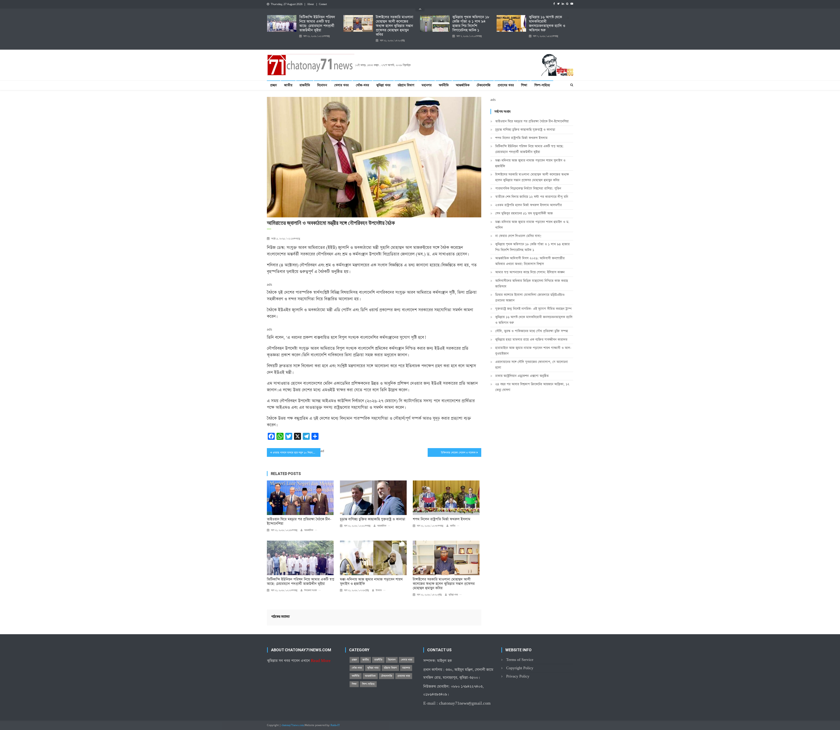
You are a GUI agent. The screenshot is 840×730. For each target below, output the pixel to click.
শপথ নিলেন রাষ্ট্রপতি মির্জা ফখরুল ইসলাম (441, 519)
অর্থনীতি (444, 85)
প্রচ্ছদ (273, 85)
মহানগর (427, 85)
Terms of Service (519, 659)
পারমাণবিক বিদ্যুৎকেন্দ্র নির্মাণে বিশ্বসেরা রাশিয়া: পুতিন (528, 188)
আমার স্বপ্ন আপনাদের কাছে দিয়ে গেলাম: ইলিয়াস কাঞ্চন (530, 272)
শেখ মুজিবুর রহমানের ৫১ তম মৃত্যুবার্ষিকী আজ (524, 213)
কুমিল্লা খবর (383, 85)
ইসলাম (379, 590)
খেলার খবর (341, 85)
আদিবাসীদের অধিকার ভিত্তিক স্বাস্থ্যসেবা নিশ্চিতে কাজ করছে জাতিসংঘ (531, 283)
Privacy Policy (517, 676)
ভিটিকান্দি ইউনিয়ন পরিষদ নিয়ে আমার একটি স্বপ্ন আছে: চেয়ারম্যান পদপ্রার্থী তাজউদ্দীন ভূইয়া (317, 24)
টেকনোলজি (483, 85)
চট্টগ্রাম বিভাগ (406, 85)
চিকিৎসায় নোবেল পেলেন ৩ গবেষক (458, 452)
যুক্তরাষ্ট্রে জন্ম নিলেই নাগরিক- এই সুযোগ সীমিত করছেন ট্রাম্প (533, 308)
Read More (321, 660)
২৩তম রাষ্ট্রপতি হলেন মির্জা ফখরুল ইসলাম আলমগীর (528, 205)
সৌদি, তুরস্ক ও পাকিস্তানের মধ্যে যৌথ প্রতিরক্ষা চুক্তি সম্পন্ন (531, 331)
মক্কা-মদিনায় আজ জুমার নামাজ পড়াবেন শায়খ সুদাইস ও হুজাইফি (371, 581)
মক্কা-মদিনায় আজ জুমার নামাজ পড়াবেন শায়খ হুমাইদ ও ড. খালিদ (532, 225)
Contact (323, 4)
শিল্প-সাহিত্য (542, 85)
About (310, 4)
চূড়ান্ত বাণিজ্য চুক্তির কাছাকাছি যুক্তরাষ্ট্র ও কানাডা (372, 519)
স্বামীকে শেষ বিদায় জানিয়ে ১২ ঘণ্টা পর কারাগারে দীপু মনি (531, 196)
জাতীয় (288, 85)
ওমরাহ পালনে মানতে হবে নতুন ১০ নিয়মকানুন (295, 452)
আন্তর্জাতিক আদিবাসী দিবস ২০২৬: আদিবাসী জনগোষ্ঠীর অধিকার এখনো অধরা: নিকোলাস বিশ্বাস (530, 261)
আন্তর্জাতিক (462, 85)
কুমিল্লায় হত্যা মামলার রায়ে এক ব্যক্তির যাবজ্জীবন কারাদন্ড (531, 339)
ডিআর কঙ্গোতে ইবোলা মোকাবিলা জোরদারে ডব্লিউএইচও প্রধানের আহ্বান (530, 297)
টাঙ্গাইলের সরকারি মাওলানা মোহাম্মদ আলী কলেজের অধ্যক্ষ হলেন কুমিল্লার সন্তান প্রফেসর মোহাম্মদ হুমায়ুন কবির (394, 26)
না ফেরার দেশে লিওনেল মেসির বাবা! (518, 236)
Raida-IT (335, 725)
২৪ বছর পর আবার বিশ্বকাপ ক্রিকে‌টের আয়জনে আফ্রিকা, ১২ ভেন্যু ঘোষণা (532, 387)
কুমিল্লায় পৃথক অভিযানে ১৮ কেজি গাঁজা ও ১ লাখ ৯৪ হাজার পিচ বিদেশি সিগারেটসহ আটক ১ (470, 24)
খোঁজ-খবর (362, 85)
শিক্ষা (524, 85)
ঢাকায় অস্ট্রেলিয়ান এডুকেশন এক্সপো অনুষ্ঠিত (522, 376)
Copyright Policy (519, 668)
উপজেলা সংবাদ (310, 590)
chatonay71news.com (293, 725)
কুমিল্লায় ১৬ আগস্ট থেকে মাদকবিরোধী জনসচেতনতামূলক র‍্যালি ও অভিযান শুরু (547, 24)
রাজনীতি (304, 85)
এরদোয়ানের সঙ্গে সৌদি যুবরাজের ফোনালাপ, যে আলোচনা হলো (531, 365)
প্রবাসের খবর (506, 85)
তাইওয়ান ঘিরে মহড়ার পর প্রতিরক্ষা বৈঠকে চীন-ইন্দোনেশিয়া (299, 521)
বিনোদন (322, 85)
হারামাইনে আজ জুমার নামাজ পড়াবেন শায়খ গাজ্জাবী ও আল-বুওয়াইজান (533, 351)
